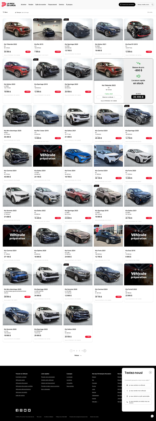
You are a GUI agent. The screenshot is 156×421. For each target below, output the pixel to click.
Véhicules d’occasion (22, 383)
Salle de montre (40, 4)
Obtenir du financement (48, 383)
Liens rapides (45, 374)
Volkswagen (95, 395)
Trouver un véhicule (22, 374)
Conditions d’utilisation (48, 416)
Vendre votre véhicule (47, 380)
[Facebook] (17, 410)
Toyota (94, 386)
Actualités (69, 383)
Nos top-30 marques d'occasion (101, 374)
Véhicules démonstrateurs (23, 389)
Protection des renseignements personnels (78, 416)
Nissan (94, 377)
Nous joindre (70, 386)
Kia (93, 380)
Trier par (19, 12)
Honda (94, 398)
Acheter (23, 4)
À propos (69, 4)
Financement (52, 4)
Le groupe (69, 377)
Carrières (69, 380)
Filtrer (6, 12)
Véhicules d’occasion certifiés (24, 386)
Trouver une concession (48, 377)
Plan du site (39, 416)
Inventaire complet (21, 377)
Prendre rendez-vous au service (50, 386)
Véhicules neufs (20, 380)
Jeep (93, 389)
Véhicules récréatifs (21, 392)
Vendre (30, 4)
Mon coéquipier (45, 389)
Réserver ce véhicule (107, 97)
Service (61, 4)
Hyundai (94, 383)
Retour (77, 355)
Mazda (94, 392)
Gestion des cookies (94, 416)
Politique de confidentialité (61, 416)
